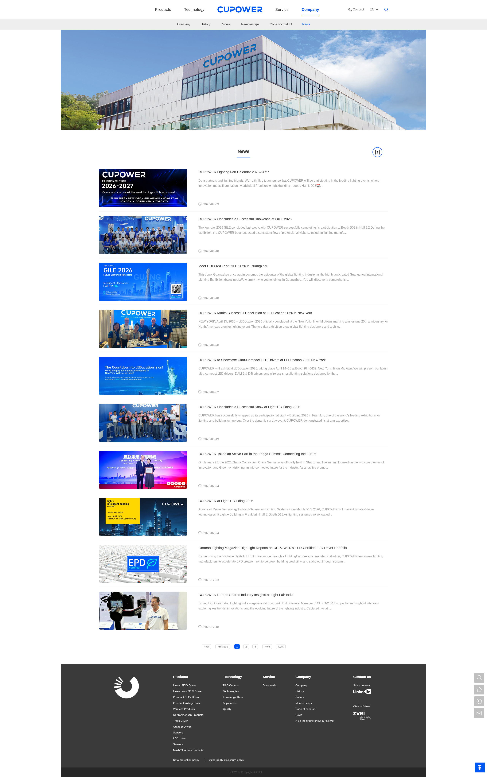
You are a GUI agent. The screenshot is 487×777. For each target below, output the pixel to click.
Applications (230, 703)
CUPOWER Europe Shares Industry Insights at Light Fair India (245, 595)
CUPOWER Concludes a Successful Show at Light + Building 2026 (249, 407)
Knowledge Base (233, 697)
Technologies (231, 691)
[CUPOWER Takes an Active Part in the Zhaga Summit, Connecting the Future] (143, 470)
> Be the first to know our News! (314, 720)
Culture (226, 24)
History (205, 24)
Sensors (178, 732)
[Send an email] (479, 713)
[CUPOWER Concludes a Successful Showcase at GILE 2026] (143, 235)
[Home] (479, 689)
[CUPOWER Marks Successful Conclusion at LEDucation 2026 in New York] (143, 329)
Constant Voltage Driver (187, 703)
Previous (222, 646)
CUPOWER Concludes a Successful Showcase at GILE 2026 (245, 219)
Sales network (361, 685)
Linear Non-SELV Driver (187, 691)
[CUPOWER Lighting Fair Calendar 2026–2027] (143, 188)
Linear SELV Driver (184, 685)
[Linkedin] (479, 701)
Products (180, 677)
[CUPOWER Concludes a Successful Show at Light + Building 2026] (143, 423)
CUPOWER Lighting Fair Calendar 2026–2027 (233, 172)
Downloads (269, 685)
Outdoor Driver (182, 726)
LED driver (179, 738)
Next (267, 646)
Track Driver (180, 720)
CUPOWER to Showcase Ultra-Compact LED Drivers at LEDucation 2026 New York (262, 360)
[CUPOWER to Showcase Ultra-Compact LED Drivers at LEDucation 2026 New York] (143, 376)
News (306, 24)
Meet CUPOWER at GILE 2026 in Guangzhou (233, 266)
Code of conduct (281, 24)
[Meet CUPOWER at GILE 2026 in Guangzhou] (143, 282)
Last (280, 646)
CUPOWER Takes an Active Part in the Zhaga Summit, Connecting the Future (257, 454)
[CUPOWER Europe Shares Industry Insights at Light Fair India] (143, 611)
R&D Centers (231, 685)
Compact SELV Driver (186, 697)
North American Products (188, 714)
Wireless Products (184, 708)
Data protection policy (186, 759)
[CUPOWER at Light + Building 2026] (143, 517)
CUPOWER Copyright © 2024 (244, 772)
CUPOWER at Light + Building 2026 (225, 501)
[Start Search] (479, 678)
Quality (227, 708)
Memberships (250, 24)
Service (269, 677)
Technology (232, 677)
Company (183, 24)
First (206, 646)
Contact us (362, 677)
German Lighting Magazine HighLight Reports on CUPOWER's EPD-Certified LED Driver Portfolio (272, 548)
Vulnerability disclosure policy (226, 759)
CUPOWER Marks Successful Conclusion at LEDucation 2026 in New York (255, 313)
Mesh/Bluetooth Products (188, 750)
